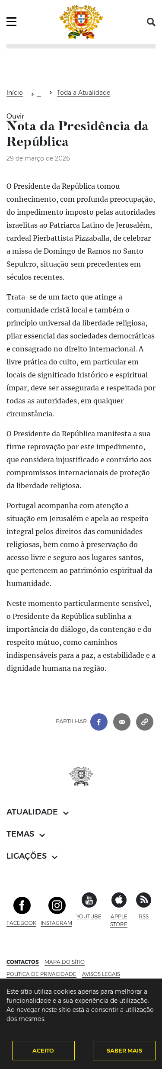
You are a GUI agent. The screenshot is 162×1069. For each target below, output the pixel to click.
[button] (151, 22)
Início (14, 93)
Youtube (89, 916)
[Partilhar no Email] (122, 721)
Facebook (21, 923)
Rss (144, 916)
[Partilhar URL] (145, 721)
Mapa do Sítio (64, 962)
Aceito (43, 1050)
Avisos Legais (101, 974)
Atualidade (39, 94)
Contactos (22, 962)
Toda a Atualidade (83, 93)
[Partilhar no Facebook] (99, 721)
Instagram (56, 923)
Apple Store (121, 920)
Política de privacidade (41, 974)
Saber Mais (124, 1050)
